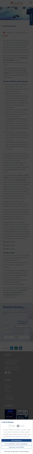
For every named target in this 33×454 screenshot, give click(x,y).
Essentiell (22, 426)
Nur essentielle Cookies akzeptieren (16, 444)
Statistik (13, 426)
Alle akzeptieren (16, 440)
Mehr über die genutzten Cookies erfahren (16, 451)
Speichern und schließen (16, 447)
